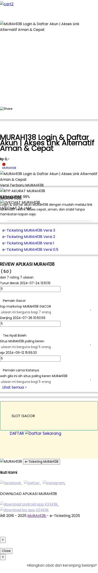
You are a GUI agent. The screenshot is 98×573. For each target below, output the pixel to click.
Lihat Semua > (14, 387)
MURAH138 (37, 515)
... (91, 310)
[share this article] (6, 109)
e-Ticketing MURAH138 (41, 461)
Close (6, 551)
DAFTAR (17, 433)
